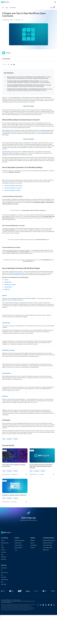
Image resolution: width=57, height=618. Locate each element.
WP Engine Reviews (4, 542)
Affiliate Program (46, 549)
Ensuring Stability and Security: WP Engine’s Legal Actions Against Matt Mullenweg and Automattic (41, 466)
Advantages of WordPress (48, 542)
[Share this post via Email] (14, 64)
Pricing (16, 549)
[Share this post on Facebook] (6, 64)
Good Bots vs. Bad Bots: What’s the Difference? (14, 495)
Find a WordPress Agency (47, 547)
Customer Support (4, 579)
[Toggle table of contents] (54, 58)
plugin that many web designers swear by (12, 300)
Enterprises (33, 540)
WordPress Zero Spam (10, 284)
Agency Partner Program (47, 545)
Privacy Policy (3, 552)
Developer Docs (4, 567)
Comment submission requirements (13, 185)
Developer (9, 438)
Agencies (32, 542)
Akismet (6, 279)
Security (15, 438)
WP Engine (8, 52)
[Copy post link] (3, 64)
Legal (2, 554)
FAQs (2, 581)
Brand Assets (3, 559)
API (1, 570)
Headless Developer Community (49, 540)
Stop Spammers (6, 373)
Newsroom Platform (18, 547)
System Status (3, 584)
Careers (2, 547)
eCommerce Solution (18, 545)
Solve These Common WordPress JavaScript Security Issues (13, 465)
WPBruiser (7, 289)
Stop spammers (8, 287)
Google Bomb (6, 151)
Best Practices (13, 7)
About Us (2, 540)
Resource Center (4, 572)
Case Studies (3, 577)
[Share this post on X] (9, 64)
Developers (33, 547)
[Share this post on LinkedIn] (11, 64)
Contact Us (3, 549)
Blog (7, 7)
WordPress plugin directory (17, 273)
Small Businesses (34, 545)
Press (2, 545)
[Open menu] (55, 2)
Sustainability (3, 556)
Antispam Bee (8, 282)
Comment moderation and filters (12, 190)
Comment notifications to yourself (13, 187)
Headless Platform (18, 542)
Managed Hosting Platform (19, 540)
